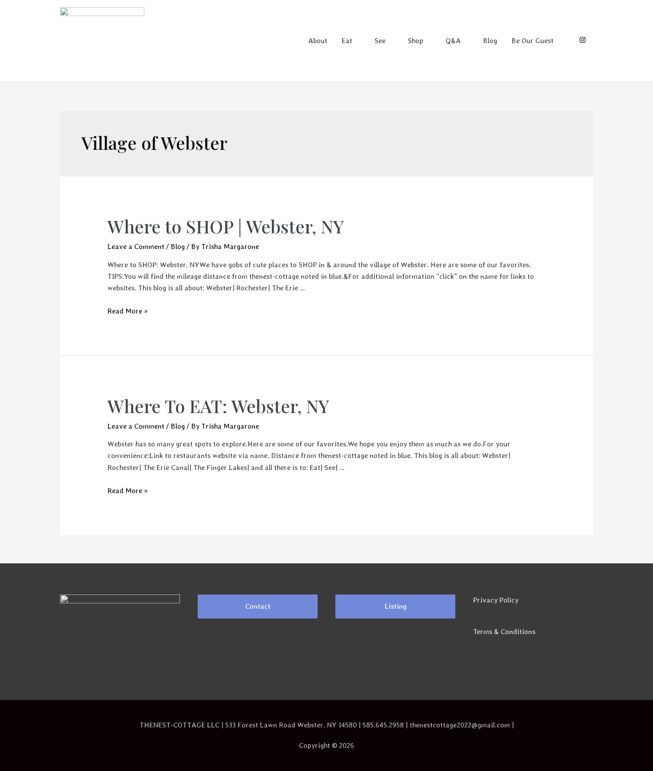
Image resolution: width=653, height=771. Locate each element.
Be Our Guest (532, 40)
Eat (347, 40)
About (317, 40)
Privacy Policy (495, 600)
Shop (415, 40)
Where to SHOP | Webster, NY (226, 226)
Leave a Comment (136, 246)
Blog (490, 40)
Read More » (127, 311)
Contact (258, 606)
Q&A (453, 40)
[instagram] (582, 40)
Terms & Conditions (504, 631)
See (380, 40)
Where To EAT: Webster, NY (218, 406)
